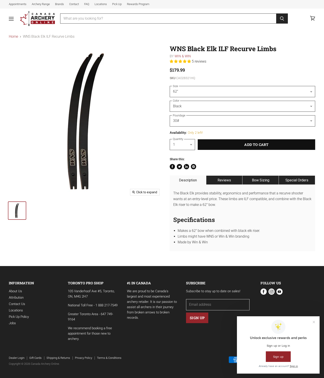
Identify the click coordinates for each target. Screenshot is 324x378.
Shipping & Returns (58, 357)
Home (13, 37)
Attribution (16, 298)
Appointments (17, 4)
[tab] (188, 180)
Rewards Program (138, 4)
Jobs (12, 323)
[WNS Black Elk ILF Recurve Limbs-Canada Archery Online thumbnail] (17, 210)
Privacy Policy (83, 357)
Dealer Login (16, 357)
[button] (181, 61)
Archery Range (41, 4)
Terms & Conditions (109, 357)
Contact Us (17, 304)
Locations (101, 4)
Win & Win (183, 56)
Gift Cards (35, 357)
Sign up (197, 317)
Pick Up (117, 4)
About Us (15, 291)
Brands (59, 4)
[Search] (282, 18)
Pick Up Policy (19, 317)
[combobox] (168, 18)
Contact (74, 4)
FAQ (86, 4)
